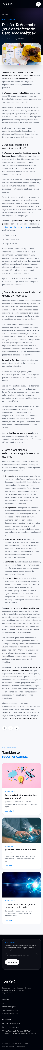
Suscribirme (12, 962)
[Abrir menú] (38, 4)
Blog (6, 15)
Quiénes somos (20, 1046)
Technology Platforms (10, 1010)
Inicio (4, 1003)
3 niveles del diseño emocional (17, 227)
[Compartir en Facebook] (4, 728)
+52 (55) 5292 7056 (12, 1027)
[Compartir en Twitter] (10, 728)
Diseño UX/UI (9, 20)
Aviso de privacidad (8, 1046)
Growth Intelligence (9, 1007)
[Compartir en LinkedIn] (16, 728)
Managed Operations (10, 1013)
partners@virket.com (12, 1024)
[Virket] (8, 4)
